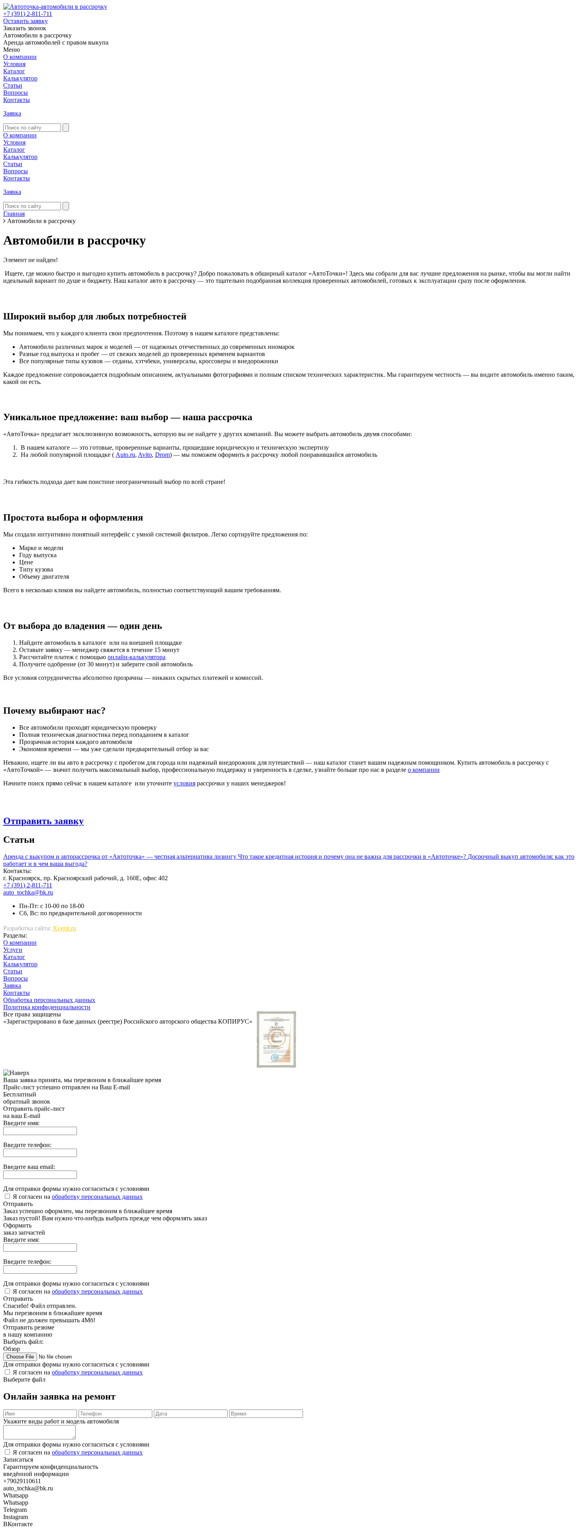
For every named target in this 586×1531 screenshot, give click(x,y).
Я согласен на (78, 1196)
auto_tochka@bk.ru (28, 892)
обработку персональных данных (97, 1196)
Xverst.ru (64, 928)
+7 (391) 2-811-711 (27, 13)
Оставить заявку (25, 21)
